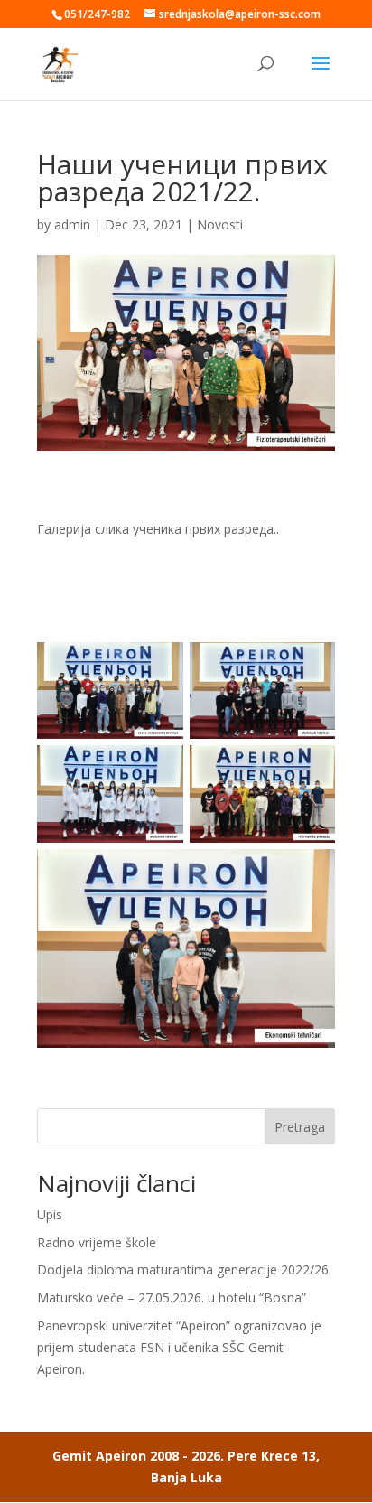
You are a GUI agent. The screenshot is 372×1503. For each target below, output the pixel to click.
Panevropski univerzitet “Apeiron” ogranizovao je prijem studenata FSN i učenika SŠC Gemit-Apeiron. (179, 1347)
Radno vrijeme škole (96, 1242)
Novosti (220, 224)
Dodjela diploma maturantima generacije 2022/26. (184, 1269)
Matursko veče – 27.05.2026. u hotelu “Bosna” (171, 1297)
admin (72, 224)
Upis (49, 1214)
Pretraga (299, 1126)
